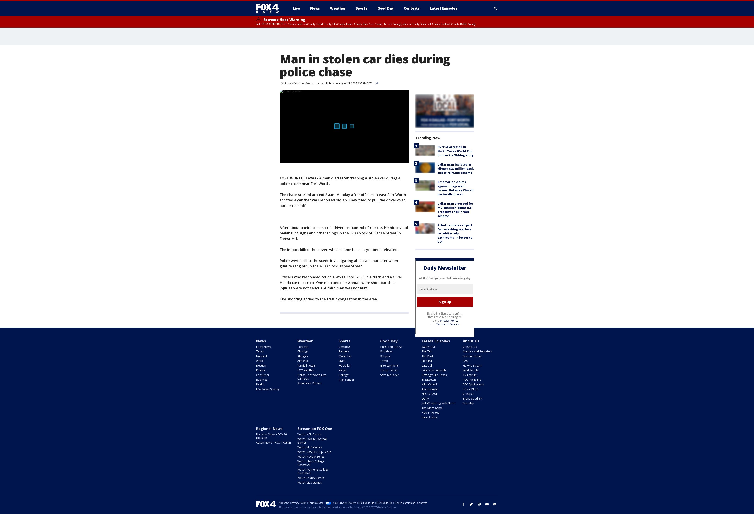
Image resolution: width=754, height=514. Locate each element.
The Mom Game (432, 408)
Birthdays (386, 351)
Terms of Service (447, 324)
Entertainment (389, 365)
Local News (263, 346)
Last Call (427, 365)
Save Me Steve (389, 375)
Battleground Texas (434, 375)
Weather (305, 341)
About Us (471, 341)
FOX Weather (305, 370)
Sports (344, 341)
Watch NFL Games (309, 434)
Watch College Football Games (312, 440)
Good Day (388, 341)
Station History (472, 356)
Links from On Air (391, 346)
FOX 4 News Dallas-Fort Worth (296, 83)
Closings (302, 351)
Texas (260, 351)
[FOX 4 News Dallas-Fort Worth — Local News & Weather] (269, 8)
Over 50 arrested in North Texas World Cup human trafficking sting (455, 151)
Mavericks (345, 356)
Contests (468, 394)
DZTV (425, 398)
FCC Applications (473, 384)
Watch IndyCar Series (310, 456)
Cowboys (344, 346)
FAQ (465, 361)
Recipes (385, 356)
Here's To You (431, 412)
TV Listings (470, 375)
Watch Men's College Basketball (310, 463)
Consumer (262, 375)
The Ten (427, 351)
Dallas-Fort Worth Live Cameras (311, 376)
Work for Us (470, 370)
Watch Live (429, 346)
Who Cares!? (429, 384)
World (260, 361)
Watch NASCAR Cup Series (314, 452)
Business (261, 379)
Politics (260, 370)
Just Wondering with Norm (438, 403)
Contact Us (470, 346)
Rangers (344, 351)
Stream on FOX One (314, 428)
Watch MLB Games (309, 447)
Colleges (344, 375)
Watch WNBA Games (311, 478)
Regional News (269, 428)
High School (346, 379)
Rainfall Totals (306, 365)
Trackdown (429, 379)
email (495, 504)
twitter (471, 504)
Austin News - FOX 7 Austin (273, 442)
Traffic (384, 361)
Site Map (468, 403)
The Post (427, 356)
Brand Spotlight (472, 398)
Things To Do (389, 370)
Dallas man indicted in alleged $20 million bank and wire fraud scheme (455, 169)
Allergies (302, 356)
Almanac (302, 361)
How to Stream (472, 365)
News (320, 83)
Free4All (427, 361)
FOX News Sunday (267, 389)
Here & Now (429, 417)
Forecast (303, 346)
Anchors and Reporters (477, 351)
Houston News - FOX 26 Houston (271, 436)
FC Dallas (345, 365)
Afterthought (430, 389)
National (261, 356)
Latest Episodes (436, 341)
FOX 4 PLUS (470, 389)
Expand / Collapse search (495, 8)
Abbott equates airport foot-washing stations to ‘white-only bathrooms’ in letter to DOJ (454, 233)
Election (261, 365)
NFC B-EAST (429, 394)
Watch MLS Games (309, 482)
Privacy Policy (449, 320)
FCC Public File (472, 379)
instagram (479, 504)
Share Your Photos (309, 383)
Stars (342, 361)
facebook (463, 504)
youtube (487, 504)
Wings (342, 370)
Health (260, 384)
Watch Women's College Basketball (313, 471)
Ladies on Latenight (434, 370)
